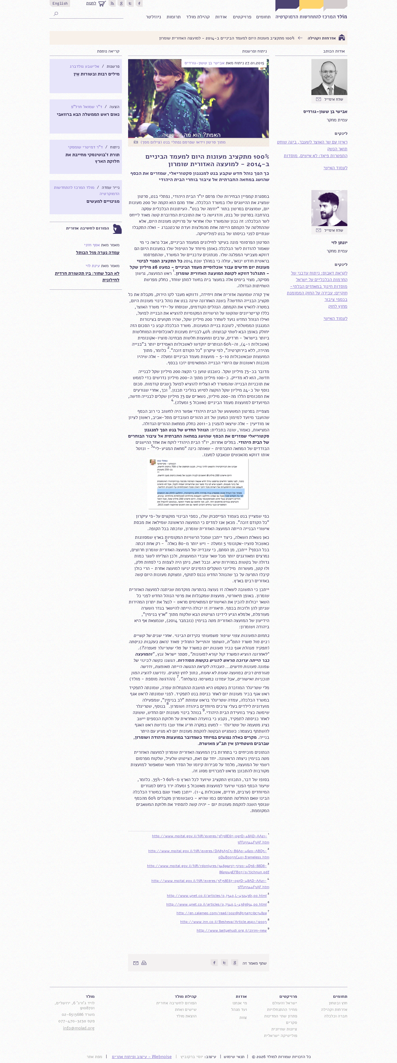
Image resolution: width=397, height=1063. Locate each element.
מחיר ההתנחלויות (282, 1009)
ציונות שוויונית (284, 1029)
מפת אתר (94, 1057)
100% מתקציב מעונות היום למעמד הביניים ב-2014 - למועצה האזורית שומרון (226, 38)
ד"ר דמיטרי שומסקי (85, 147)
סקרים (291, 1022)
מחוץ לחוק (337, 306)
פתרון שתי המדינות (280, 1016)
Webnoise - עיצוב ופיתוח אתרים (142, 1057)
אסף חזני (92, 245)
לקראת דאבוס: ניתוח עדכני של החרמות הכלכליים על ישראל (319, 276)
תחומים (263, 16)
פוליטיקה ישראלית (280, 1035)
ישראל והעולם (284, 1003)
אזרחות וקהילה (322, 38)
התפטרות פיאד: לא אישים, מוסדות (315, 155)
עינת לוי (93, 266)
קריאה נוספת (108, 51)
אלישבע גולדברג (84, 66)
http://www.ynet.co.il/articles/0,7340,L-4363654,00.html (216, 904)
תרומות (174, 16)
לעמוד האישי (335, 168)
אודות (221, 16)
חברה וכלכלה (335, 1016)
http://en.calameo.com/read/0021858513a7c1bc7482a (221, 913)
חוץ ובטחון (338, 1003)
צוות (243, 1017)
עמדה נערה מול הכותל (97, 252)
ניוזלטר (153, 16)
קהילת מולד (198, 16)
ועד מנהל (239, 1009)
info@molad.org (79, 1028)
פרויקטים (242, 16)
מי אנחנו (239, 1003)
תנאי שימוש (234, 1057)
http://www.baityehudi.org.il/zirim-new (232, 930)
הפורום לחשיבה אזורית (87, 228)
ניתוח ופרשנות (254, 51)
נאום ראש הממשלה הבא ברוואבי (88, 114)
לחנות (91, 3)
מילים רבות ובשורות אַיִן (96, 74)
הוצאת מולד (186, 1016)
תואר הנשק (337, 149)
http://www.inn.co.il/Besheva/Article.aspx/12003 (223, 921)
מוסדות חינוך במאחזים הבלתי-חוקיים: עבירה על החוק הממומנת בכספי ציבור (317, 292)
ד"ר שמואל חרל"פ (86, 107)
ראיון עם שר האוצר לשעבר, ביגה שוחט (312, 142)
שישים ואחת (186, 1009)
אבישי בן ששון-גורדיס (205, 63)
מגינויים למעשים (103, 201)
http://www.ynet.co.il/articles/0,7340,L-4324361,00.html (217, 895)
